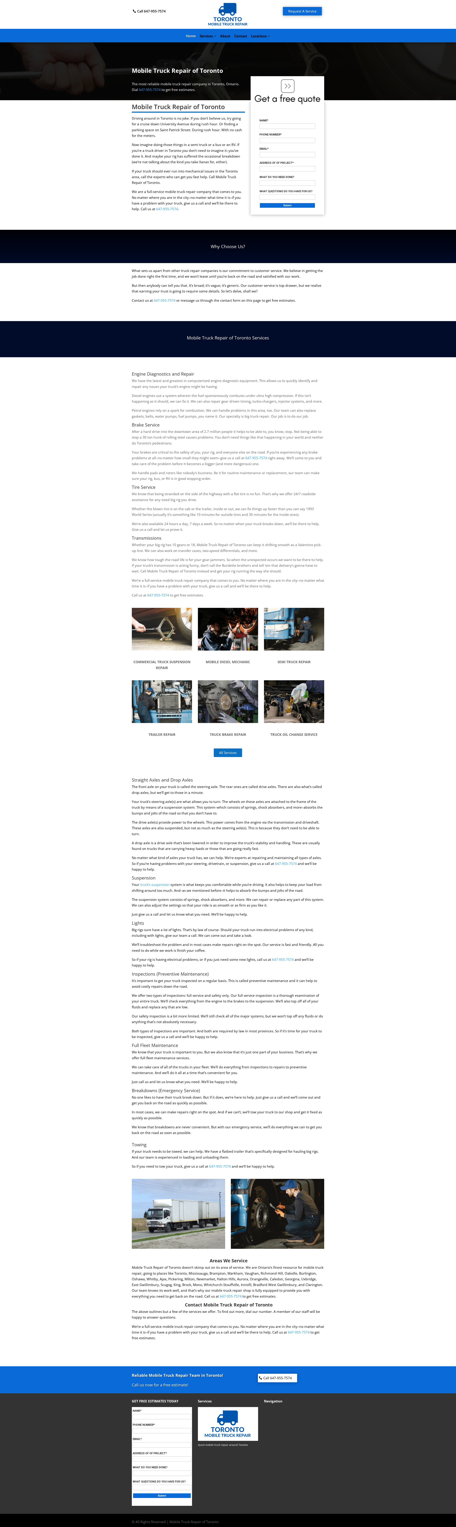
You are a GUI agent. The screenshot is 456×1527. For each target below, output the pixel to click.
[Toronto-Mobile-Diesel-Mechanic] (228, 649)
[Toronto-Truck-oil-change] (294, 721)
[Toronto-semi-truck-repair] (294, 649)
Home (191, 36)
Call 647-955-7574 (151, 11)
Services (206, 36)
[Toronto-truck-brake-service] (228, 721)
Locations (259, 36)
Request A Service (302, 11)
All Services (228, 752)
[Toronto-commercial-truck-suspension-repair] (162, 649)
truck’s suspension (155, 884)
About (225, 36)
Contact (240, 36)
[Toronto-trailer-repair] (162, 721)
